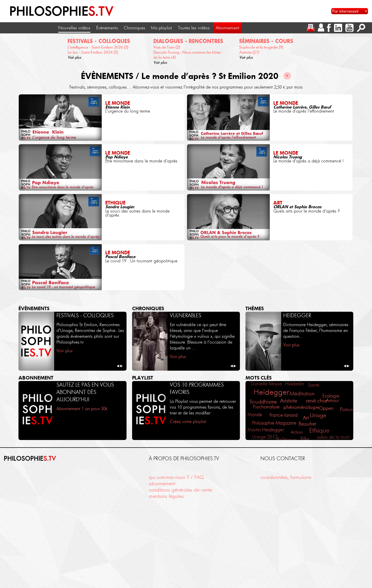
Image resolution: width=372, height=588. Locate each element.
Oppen (326, 408)
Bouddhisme (263, 401)
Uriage (318, 415)
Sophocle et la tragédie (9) (261, 47)
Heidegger (271, 392)
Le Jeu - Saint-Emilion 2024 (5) (93, 52)
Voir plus (74, 57)
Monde (254, 414)
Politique (286, 439)
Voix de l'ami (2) (166, 47)
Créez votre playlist (188, 421)
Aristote (289, 400)
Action (297, 432)
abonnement (162, 483)
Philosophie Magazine (274, 423)
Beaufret (307, 424)
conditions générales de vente (180, 490)
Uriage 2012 (265, 437)
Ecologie (331, 396)
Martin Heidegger (265, 430)
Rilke (305, 439)
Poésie (346, 409)
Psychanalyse (266, 407)
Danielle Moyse (266, 384)
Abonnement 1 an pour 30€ (82, 408)
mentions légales (166, 496)
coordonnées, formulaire (285, 477)
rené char (316, 400)
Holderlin (294, 384)
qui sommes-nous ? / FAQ (176, 477)
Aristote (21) (249, 52)
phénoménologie (301, 407)
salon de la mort (333, 437)
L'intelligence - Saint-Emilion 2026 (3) (98, 47)
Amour (332, 400)
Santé (313, 385)
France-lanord (283, 415)
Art (305, 418)
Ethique (319, 430)
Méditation (302, 393)
